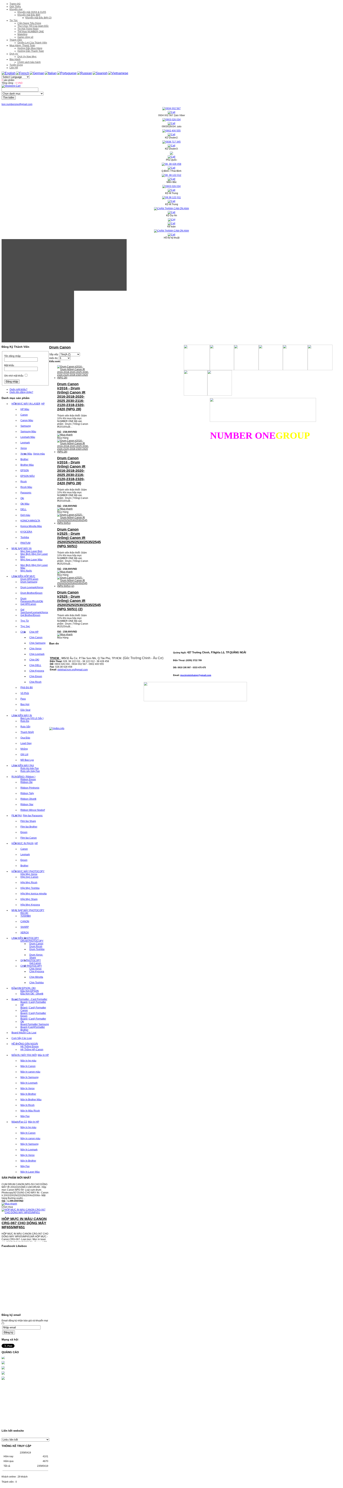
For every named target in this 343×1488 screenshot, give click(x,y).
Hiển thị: (53, 358)
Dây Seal (25, 710)
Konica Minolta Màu (31, 526)
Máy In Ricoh (27, 1105)
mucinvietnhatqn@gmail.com (195, 675)
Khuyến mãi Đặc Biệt (28, 15)
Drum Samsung (28, 581)
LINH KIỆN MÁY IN (22, 715)
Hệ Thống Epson (29, 1046)
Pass (23, 698)
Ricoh (23, 481)
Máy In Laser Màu (30, 1171)
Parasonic (25, 492)
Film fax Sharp (28, 821)
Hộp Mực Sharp (29, 899)
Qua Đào (25, 737)
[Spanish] (100, 73)
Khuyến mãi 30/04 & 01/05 (31, 12)
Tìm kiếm (8, 97)
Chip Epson (35, 676)
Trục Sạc (25, 626)
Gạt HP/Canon (28, 604)
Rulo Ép (24, 721)
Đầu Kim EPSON (29, 991)
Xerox (23, 448)
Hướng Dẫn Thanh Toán (30, 51)
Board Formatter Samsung (34, 1024)
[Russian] (84, 73)
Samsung (25, 426)
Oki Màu (24, 503)
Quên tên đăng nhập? (21, 392)
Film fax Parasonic (33, 815)
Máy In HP (43, 1055)
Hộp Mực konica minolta (33, 893)
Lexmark (25, 442)
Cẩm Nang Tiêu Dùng (29, 23)
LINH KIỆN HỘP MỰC (23, 576)
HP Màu (24, 409)
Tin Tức (14, 20)
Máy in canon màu (30, 1071)
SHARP (24, 927)
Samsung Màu (28, 431)
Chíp (23, 632)
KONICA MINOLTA (30, 520)
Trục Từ (24, 620)
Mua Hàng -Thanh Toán (22, 45)
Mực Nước (26, 570)
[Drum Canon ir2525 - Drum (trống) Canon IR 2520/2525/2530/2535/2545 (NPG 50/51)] (73, 523)
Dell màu (25, 515)
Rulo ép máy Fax (29, 768)
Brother (24, 459)
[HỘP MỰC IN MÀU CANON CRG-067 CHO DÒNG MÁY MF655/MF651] (25, 1200)
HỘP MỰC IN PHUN (23, 843)
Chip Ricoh (35, 682)
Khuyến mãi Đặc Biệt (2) (38, 17)
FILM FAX (17, 815)
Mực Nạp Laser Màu (31, 559)
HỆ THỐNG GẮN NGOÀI (25, 1043)
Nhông (24, 748)
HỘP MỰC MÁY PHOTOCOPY (28, 871)
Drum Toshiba (36, 949)
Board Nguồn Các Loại (24, 1032)
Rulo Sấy (25, 726)
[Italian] (51, 73)
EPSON (24, 470)
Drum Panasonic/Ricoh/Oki (31, 600)
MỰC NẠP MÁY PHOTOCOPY (28, 910)
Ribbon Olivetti (28, 799)
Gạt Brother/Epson (30, 615)
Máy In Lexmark (29, 1082)
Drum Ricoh (35, 946)
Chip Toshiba (36, 982)
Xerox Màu (26, 453)
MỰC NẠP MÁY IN (22, 548)
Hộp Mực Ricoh (28, 882)
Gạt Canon (35, 963)
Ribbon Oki (26, 782)
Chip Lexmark (36, 654)
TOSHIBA (25, 915)
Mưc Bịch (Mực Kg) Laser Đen (34, 555)
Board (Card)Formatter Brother (32, 1028)
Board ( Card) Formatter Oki (33, 1020)
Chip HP (34, 632)
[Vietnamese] (118, 73)
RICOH (24, 913)
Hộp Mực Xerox (28, 874)
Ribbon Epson (28, 779)
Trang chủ (15, 3)
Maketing (22, 34)
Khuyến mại (16, 9)
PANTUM (25, 543)
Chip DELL (35, 665)
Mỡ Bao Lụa (27, 760)
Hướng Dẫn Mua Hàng (29, 48)
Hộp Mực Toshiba (30, 888)
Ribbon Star (26, 804)
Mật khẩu (9, 365)
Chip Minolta (36, 977)
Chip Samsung (37, 643)
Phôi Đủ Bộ (26, 687)
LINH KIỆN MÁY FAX (23, 765)
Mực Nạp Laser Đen (31, 551)
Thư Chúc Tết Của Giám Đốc (33, 26)
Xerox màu (39, 453)
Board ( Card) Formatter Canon (33, 1009)
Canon (24, 414)
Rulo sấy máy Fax (30, 771)
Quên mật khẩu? (18, 389)
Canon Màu (26, 420)
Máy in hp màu (28, 1060)
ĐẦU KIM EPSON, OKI (24, 988)
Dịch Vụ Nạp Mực (27, 56)
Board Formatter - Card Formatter (29, 999)
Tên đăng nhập (12, 356)
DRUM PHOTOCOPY (31, 941)
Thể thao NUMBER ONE (30, 31)
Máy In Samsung (29, 1077)
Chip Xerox (35, 648)
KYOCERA (26, 531)
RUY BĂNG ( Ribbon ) (23, 776)
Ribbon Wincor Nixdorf (32, 810)
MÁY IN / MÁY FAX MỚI (24, 1055)
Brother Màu (27, 464)
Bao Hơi (24, 704)
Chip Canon (35, 637)
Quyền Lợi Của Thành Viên (32, 42)
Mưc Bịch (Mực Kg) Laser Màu (34, 566)
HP (43, 403)
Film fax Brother (28, 826)
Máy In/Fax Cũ (19, 1121)
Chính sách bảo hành (29, 62)
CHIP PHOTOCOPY (31, 966)
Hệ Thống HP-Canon (31, 1049)
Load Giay (26, 743)
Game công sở (25, 37)
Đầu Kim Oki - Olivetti (31, 993)
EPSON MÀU (27, 476)
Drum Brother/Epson (31, 593)
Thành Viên (16, 40)
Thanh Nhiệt (27, 732)
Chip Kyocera (36, 670)
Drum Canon (36, 943)
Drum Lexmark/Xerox (31, 587)
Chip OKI (34, 659)
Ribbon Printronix (29, 787)
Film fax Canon (28, 837)
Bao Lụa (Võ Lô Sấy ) (31, 718)
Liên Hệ (14, 67)
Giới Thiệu (15, 6)
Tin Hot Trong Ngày (28, 28)
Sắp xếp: (54, 354)
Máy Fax (25, 1116)
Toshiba (24, 537)
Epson (23, 832)
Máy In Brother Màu (30, 1099)
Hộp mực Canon (29, 877)
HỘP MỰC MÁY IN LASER (26, 403)
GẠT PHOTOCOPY (30, 960)
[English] (8, 73)
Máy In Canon (28, 1066)
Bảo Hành (15, 59)
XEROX (24, 932)
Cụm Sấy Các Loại (22, 1038)
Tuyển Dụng (16, 65)
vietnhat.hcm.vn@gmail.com (72, 669)
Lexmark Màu (27, 437)
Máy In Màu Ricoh (30, 1110)
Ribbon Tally (27, 793)
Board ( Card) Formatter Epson (33, 1014)
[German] (37, 73)
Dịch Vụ (14, 53)
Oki (22, 498)
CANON (24, 921)
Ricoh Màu (26, 487)
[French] (22, 73)
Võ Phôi (24, 693)
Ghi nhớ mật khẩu (13, 375)
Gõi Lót (24, 754)
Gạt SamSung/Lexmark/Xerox (34, 611)
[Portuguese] (67, 73)
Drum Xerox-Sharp (36, 956)
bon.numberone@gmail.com (17, 104)
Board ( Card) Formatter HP (33, 1003)
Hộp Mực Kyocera (30, 904)
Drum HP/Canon (29, 579)
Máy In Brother (28, 1094)
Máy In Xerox (27, 1088)
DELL (23, 509)
